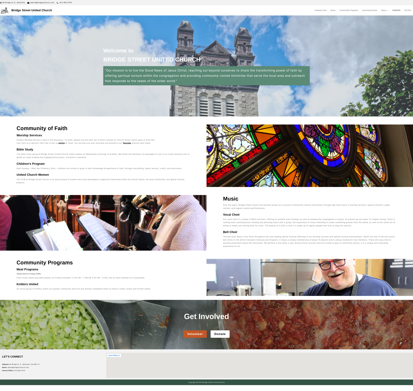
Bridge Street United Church (31, 10)
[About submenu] (388, 10)
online (62, 143)
